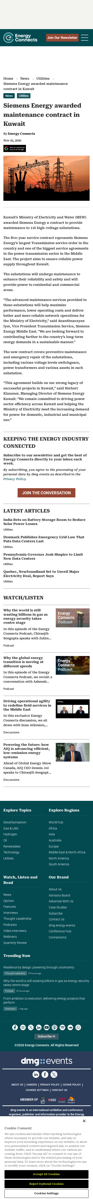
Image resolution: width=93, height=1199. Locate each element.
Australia (55, 840)
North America (59, 858)
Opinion (8, 901)
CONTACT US (59, 1090)
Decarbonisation (14, 822)
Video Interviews (14, 931)
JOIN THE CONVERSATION (46, 492)
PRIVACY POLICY (50, 1084)
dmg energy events (62, 925)
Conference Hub (60, 931)
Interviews (10, 913)
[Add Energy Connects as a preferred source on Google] (14, 148)
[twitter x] (31, 1027)
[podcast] (54, 1027)
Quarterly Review (15, 943)
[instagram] (23, 1027)
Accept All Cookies (46, 1174)
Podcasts (10, 925)
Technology (11, 852)
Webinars (10, 937)
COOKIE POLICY (72, 1084)
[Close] (84, 1121)
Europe (54, 846)
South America (59, 864)
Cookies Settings (37, 1090)
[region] (46, 1157)
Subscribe (56, 913)
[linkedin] (39, 1027)
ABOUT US (17, 1084)
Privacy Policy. (15, 479)
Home (8, 78)
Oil (5, 840)
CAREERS (31, 1084)
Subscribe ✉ (46, 1036)
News (24, 78)
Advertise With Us (61, 901)
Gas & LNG (11, 828)
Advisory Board (59, 895)
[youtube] (46, 1027)
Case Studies (58, 907)
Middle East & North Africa (67, 852)
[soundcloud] (70, 1027)
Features (9, 907)
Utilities (42, 78)
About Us (55, 889)
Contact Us (56, 919)
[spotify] (62, 1027)
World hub (56, 822)
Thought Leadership (17, 919)
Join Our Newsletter (62, 38)
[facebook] (15, 1027)
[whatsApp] (78, 1027)
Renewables (11, 846)
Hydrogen (10, 834)
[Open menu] (85, 38)
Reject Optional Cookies (46, 1183)
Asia (52, 834)
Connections (57, 937)
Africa (53, 828)
